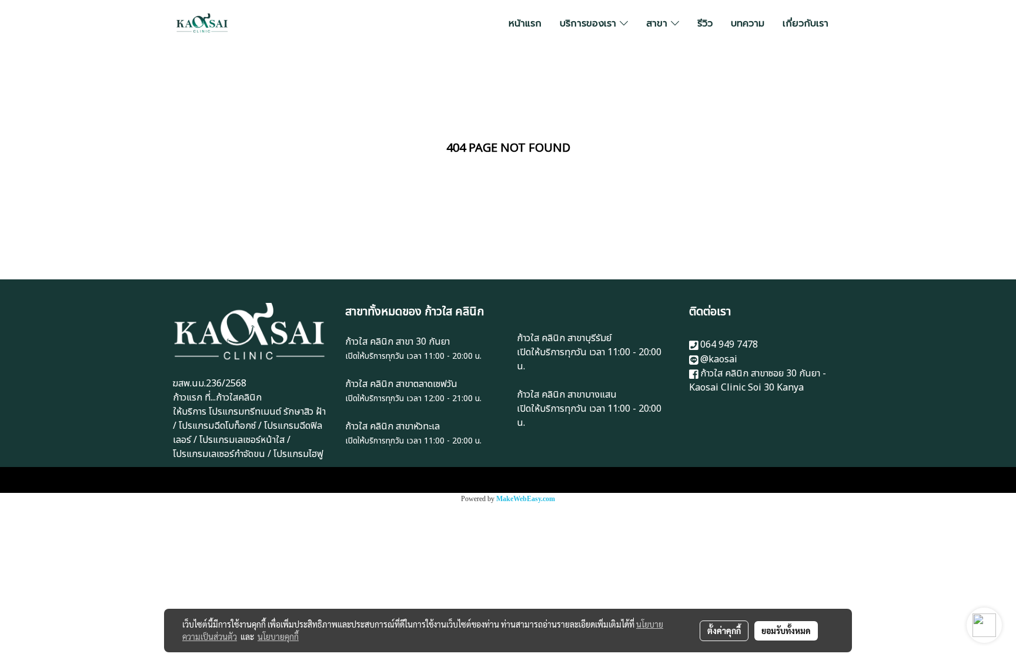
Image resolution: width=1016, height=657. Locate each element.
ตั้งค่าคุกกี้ (724, 630)
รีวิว (705, 23)
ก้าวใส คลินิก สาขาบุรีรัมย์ (564, 338)
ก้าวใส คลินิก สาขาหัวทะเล (392, 426)
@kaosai (718, 359)
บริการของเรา (590, 23)
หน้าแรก (525, 23)
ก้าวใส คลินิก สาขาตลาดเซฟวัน (401, 384)
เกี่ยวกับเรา (805, 23)
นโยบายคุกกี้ (278, 636)
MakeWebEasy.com (525, 499)
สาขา (658, 23)
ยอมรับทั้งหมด (786, 630)
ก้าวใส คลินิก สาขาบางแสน (567, 395)
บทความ (747, 23)
